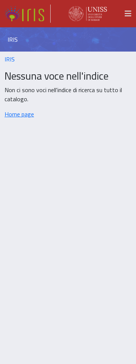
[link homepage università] (87, 14)
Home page (19, 114)
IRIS (10, 59)
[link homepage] (28, 14)
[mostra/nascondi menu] (128, 13)
